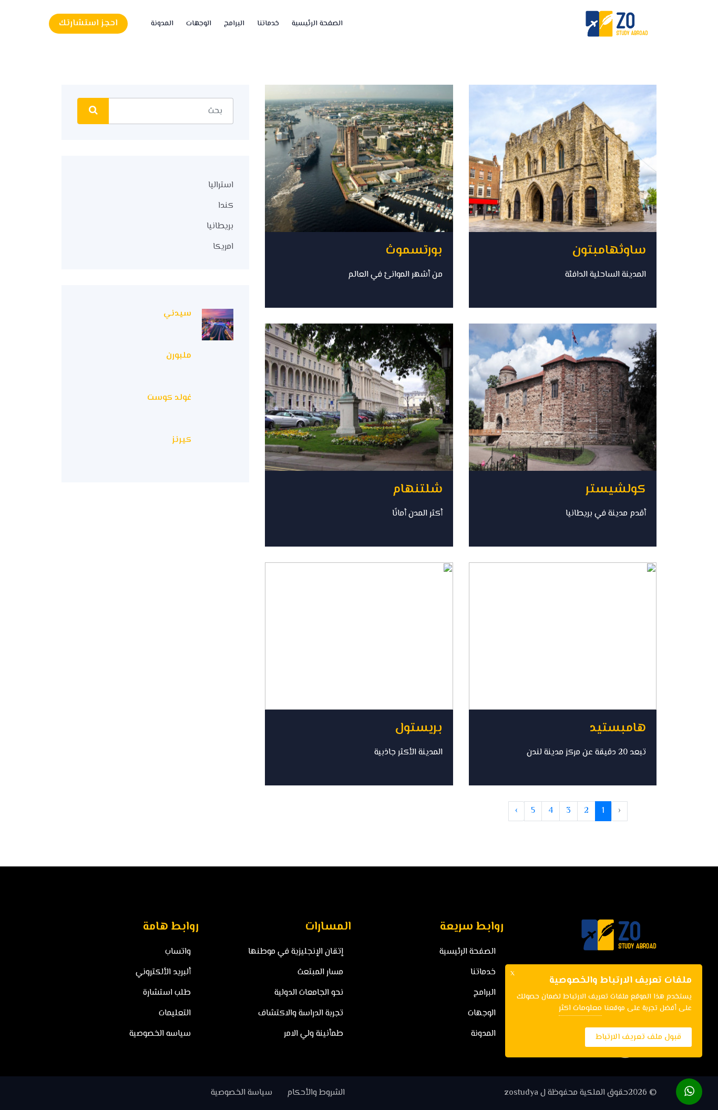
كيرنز (181, 440)
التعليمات (175, 1013)
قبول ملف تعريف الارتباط (638, 1037)
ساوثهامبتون (609, 250)
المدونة (162, 23)
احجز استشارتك (88, 23)
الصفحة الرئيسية (317, 23)
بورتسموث (414, 250)
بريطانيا (220, 226)
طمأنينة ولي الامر (313, 1034)
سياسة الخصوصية (241, 1092)
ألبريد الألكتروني (163, 972)
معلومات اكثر (580, 1008)
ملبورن (178, 355)
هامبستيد (618, 728)
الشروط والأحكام (316, 1092)
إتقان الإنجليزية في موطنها (295, 951)
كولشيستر (616, 489)
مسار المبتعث (320, 972)
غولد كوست (169, 398)
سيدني (177, 313)
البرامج (234, 23)
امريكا (223, 247)
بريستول (419, 728)
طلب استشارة (167, 993)
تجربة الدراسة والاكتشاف (300, 1013)
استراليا (220, 185)
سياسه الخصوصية (160, 1034)
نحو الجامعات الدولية (308, 993)
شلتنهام (418, 489)
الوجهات (198, 23)
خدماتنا (268, 23)
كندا (225, 206)
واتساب (178, 951)
